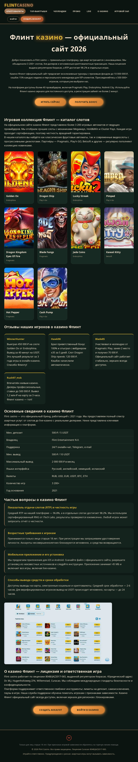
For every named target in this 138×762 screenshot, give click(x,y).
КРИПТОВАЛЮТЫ (15, 11)
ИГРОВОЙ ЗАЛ (122, 11)
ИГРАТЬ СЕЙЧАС (50, 101)
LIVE (89, 11)
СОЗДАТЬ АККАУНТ (32, 19)
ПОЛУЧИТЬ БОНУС (86, 101)
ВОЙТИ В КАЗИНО (88, 709)
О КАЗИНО (103, 11)
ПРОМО (76, 11)
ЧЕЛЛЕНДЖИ (60, 11)
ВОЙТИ (13, 19)
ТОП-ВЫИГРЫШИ (38, 11)
